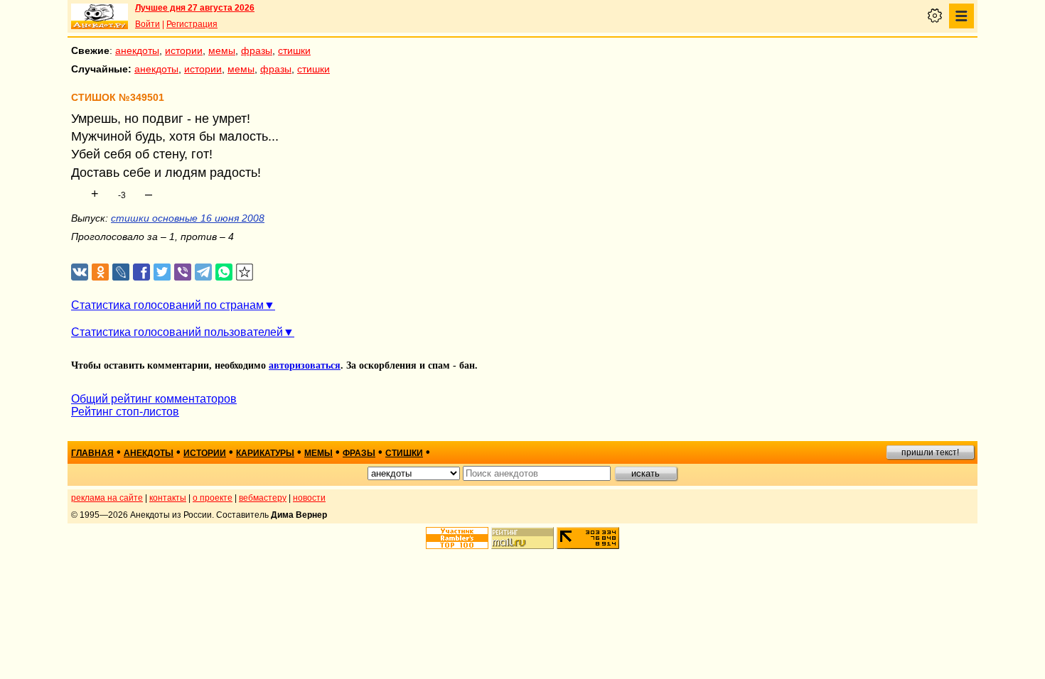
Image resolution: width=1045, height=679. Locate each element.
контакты (167, 498)
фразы (256, 50)
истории (184, 50)
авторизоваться (305, 365)
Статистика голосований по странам (167, 305)
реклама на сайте (107, 498)
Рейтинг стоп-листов (125, 412)
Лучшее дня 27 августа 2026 (194, 8)
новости (309, 498)
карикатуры (265, 453)
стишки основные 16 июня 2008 (187, 218)
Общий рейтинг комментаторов (154, 399)
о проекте (212, 498)
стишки (294, 50)
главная (92, 453)
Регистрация (192, 24)
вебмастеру (262, 498)
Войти (147, 24)
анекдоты (137, 50)
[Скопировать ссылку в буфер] (245, 272)
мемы (221, 50)
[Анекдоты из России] (99, 16)
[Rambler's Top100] (457, 538)
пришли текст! (930, 452)
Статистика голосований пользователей (177, 332)
